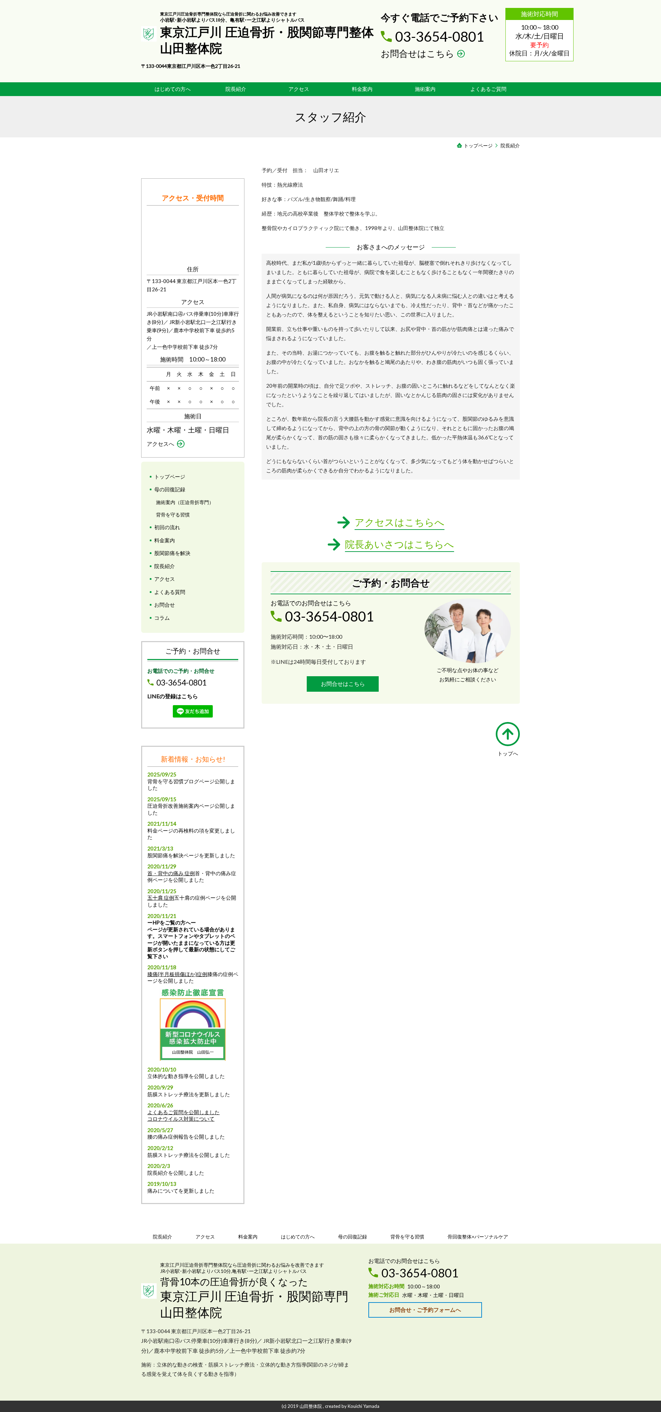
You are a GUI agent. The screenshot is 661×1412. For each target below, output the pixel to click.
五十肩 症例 (160, 898)
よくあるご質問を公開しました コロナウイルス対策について (183, 1115)
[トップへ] (508, 734)
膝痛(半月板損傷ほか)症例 (177, 974)
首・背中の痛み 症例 (171, 873)
